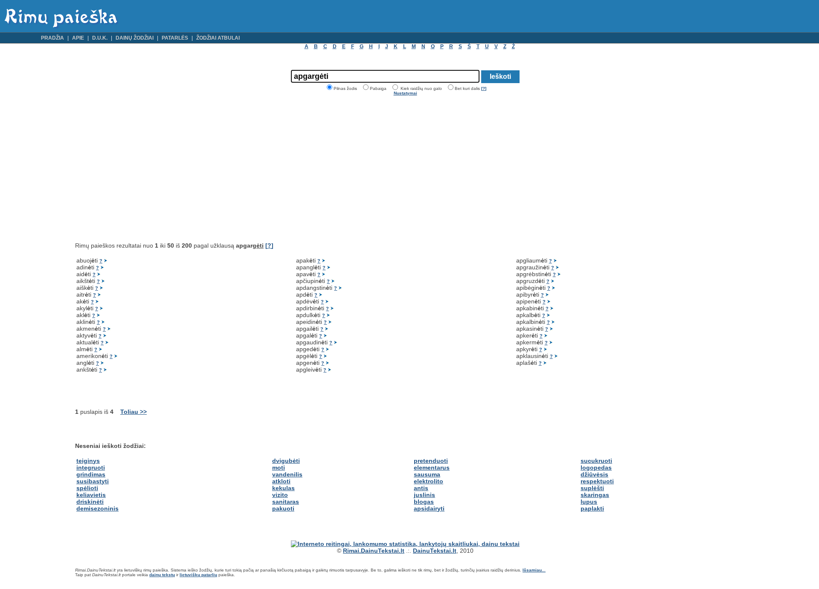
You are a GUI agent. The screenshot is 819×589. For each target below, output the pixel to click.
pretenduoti (431, 460)
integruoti (90, 467)
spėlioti (87, 488)
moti (278, 467)
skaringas (595, 494)
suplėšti (592, 488)
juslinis (424, 494)
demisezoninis (97, 508)
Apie (78, 38)
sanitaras (285, 501)
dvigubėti (286, 460)
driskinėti (90, 501)
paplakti (592, 508)
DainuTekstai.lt (434, 550)
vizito (280, 494)
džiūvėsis (594, 474)
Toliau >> (133, 411)
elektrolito (428, 481)
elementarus (432, 467)
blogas (424, 501)
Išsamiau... (534, 570)
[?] (483, 88)
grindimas (90, 474)
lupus (589, 501)
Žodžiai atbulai (218, 38)
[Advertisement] (146, 168)
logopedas (596, 467)
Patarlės (175, 38)
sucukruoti (596, 460)
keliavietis (91, 494)
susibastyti (92, 481)
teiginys (88, 460)
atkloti (281, 481)
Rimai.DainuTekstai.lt (373, 550)
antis (421, 488)
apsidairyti (429, 508)
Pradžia (52, 38)
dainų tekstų (162, 574)
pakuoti (283, 508)
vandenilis (287, 474)
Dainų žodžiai (135, 38)
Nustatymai (405, 93)
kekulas (283, 488)
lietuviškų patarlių (198, 574)
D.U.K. (99, 38)
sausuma (427, 474)
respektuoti (597, 481)
